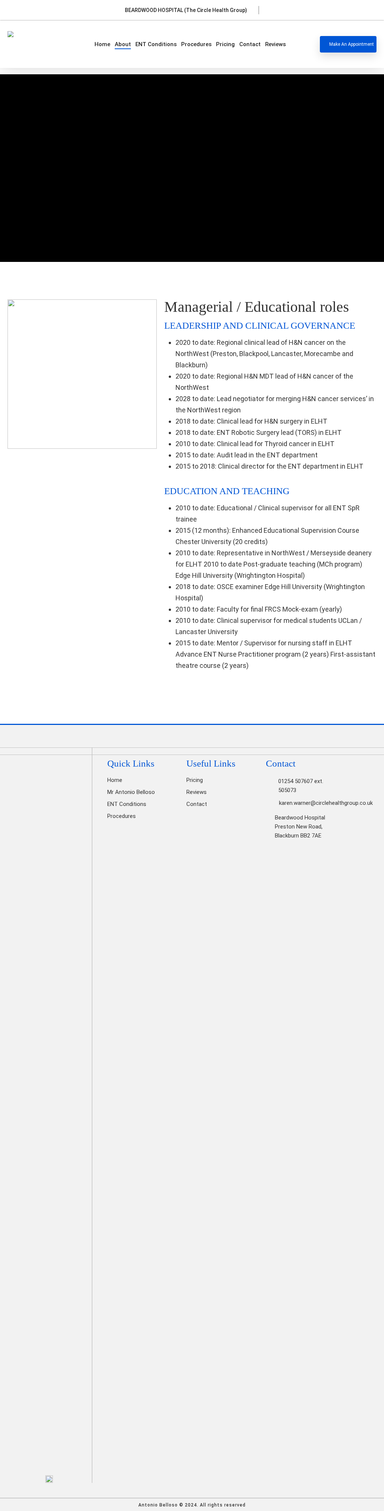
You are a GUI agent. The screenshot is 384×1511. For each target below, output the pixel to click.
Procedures (121, 816)
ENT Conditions (126, 804)
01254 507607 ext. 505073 (300, 786)
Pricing (194, 780)
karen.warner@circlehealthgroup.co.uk (326, 803)
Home (114, 780)
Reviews (196, 792)
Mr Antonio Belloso (131, 792)
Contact (196, 804)
